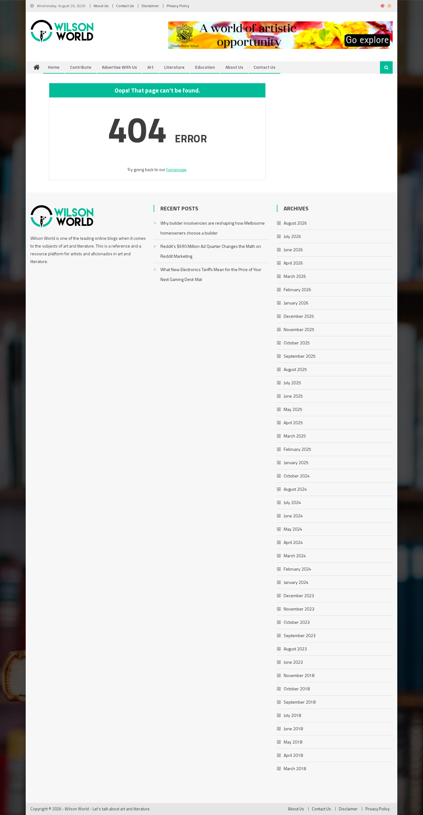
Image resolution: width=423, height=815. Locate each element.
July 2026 (292, 236)
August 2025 (295, 369)
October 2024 (297, 475)
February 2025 (297, 449)
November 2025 (299, 329)
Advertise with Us (119, 67)
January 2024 (296, 582)
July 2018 (292, 715)
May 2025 (293, 409)
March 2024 (295, 555)
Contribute (80, 67)
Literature (174, 67)
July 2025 (292, 382)
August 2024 (295, 489)
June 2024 (293, 515)
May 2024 (293, 529)
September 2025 (300, 356)
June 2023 (293, 662)
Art (150, 67)
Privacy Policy (178, 6)
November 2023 (299, 609)
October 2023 (297, 622)
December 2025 (299, 316)
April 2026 (293, 263)
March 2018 (295, 768)
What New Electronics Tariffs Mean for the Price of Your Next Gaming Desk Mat (210, 274)
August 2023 (295, 648)
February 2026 (297, 289)
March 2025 (295, 436)
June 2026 (293, 249)
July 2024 (292, 502)
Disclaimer (150, 6)
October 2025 (297, 342)
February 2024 (297, 569)
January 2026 (296, 303)
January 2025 (296, 462)
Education (205, 67)
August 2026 (295, 223)
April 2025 (293, 422)
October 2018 (297, 688)
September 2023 (300, 635)
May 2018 (293, 742)
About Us (101, 6)
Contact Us (125, 6)
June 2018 (293, 728)
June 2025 (293, 396)
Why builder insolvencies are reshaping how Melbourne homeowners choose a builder (212, 228)
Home (53, 67)
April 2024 (293, 542)
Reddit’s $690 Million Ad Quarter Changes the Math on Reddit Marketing (210, 251)
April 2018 (293, 755)
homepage (176, 169)
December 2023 (299, 595)
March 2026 (295, 276)
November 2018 (299, 675)
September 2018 (300, 702)
